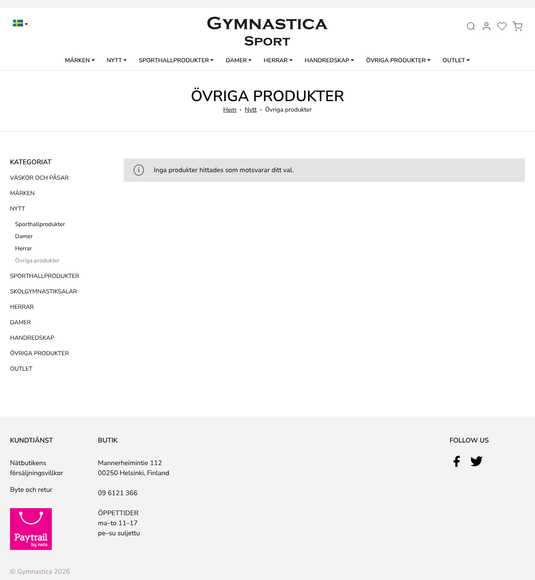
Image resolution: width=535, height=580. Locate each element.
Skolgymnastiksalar (43, 291)
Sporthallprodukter (174, 60)
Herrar (276, 60)
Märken (77, 60)
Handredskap (327, 60)
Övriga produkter (396, 60)
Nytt (114, 60)
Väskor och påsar (39, 178)
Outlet (454, 60)
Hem (230, 110)
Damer (236, 60)
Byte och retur (31, 489)
